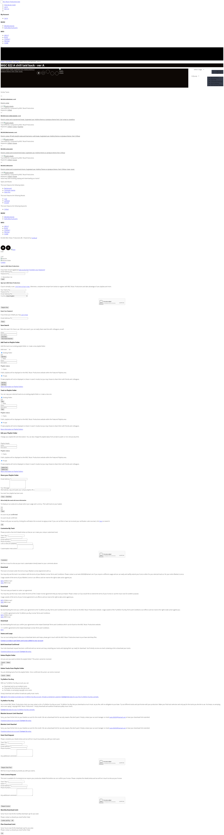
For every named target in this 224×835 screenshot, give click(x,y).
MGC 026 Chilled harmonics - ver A (9, 132)
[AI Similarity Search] (39, 73)
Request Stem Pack (6, 767)
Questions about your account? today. (16, 652)
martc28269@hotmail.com (117, 717)
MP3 (2, 581)
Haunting (20, 127)
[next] (13, 250)
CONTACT (7, 39)
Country (3, 296)
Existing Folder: (7, 353)
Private (5, 376)
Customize (4, 560)
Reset (2, 321)
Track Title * (4, 535)
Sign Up (6, 9)
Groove (14, 143)
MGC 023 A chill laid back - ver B (8, 99)
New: (4, 359)
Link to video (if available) (8, 544)
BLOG (6, 37)
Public (5, 369)
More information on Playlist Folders (12, 387)
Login (2, 279)
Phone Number (5, 542)
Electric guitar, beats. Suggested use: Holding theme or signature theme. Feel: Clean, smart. (18, 70)
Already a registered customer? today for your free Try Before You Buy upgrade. (70, 697)
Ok (2, 524)
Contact (3, 262)
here (100, 521)
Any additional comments (8, 756)
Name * (3, 537)
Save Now (4, 336)
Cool (5, 199)
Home (3, 61)
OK (12, 820)
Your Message (5, 488)
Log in (6, 7)
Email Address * (6, 479)
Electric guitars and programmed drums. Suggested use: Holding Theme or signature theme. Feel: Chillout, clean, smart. (38, 169)
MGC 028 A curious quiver (7, 149)
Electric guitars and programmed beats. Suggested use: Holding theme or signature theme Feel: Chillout (33, 153)
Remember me (7, 277)
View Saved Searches (7, 338)
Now (2, 401)
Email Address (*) (6, 272)
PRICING (7, 41)
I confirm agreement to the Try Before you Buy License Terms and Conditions (26, 613)
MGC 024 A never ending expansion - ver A (11, 115)
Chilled (9, 110)
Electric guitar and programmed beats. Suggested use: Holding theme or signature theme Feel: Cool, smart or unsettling (38, 119)
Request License (5, 806)
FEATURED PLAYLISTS (11, 28)
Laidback (7, 201)
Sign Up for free (24, 270)
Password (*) (4, 274)
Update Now (4, 467)
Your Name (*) (5, 290)
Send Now (8, 496)
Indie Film (7, 192)
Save (2, 511)
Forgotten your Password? (37, 270)
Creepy (14, 127)
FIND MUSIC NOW (10, 5)
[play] (3, 250)
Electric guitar (5, 103)
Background (8, 188)
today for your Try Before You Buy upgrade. (18, 710)
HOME (6, 43)
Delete (8, 662)
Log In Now (24, 315)
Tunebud (34, 238)
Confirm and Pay (5, 820)
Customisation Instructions (9, 549)
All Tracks (16, 61)
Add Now (3, 356)
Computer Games (9, 190)
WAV (2, 583)
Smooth (6, 203)
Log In (6, 18)
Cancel (3, 662)
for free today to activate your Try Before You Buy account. (21, 697)
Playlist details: (5, 443)
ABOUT (6, 35)
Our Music (9, 61)
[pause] (8, 250)
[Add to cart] (57, 73)
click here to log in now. (22, 287)
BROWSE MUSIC (9, 26)
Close (2, 496)
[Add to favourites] (52, 73)
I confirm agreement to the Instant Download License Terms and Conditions (26, 628)
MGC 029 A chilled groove (7, 165)
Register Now (4, 307)
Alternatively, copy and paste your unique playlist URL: (17, 490)
